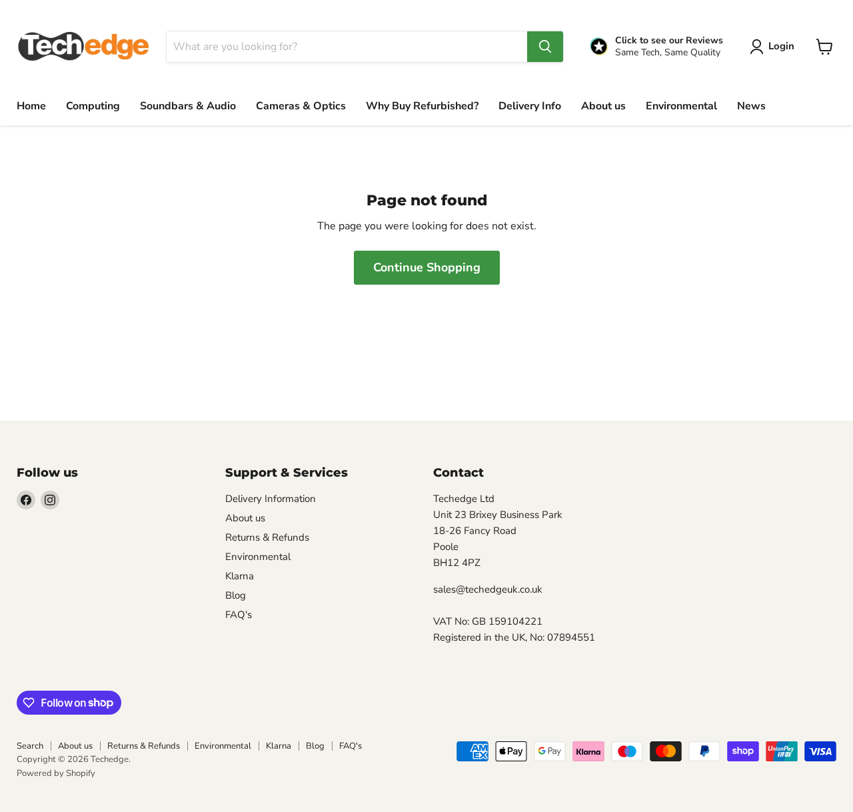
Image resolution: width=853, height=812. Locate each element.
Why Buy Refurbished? (422, 106)
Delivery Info (529, 106)
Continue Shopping (426, 267)
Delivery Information (270, 498)
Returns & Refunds (267, 537)
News (751, 106)
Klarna (239, 576)
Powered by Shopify (56, 773)
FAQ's (238, 614)
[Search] (545, 46)
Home (31, 106)
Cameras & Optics (301, 106)
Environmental (681, 106)
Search (30, 746)
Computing (93, 106)
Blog (235, 595)
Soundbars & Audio (188, 106)
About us (603, 106)
